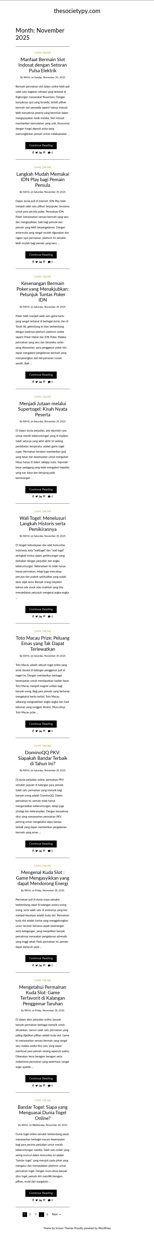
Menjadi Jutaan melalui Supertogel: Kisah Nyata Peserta (42, 409)
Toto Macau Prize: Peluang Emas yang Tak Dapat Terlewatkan (42, 644)
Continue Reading (41, 145)
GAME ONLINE (42, 53)
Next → (56, 1214)
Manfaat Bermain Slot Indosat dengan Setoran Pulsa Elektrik (42, 65)
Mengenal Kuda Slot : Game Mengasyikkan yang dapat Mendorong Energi (42, 878)
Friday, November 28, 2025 (49, 890)
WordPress (104, 1228)
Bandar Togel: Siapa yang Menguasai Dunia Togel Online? (43, 1113)
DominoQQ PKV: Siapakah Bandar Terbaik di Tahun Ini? (42, 758)
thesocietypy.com (77, 11)
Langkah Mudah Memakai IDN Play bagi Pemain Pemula (42, 180)
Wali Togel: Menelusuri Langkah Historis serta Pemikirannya (43, 524)
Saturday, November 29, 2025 (50, 192)
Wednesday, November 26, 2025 (49, 1125)
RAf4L (27, 77)
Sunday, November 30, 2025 (49, 77)
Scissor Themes (64, 1228)
